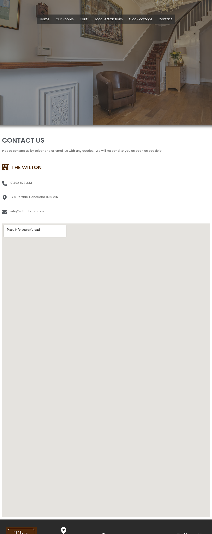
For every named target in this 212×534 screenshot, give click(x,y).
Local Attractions (109, 19)
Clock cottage (140, 19)
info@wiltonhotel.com (27, 211)
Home (44, 19)
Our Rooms (65, 19)
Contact (165, 19)
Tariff (84, 19)
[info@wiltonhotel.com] (4, 212)
